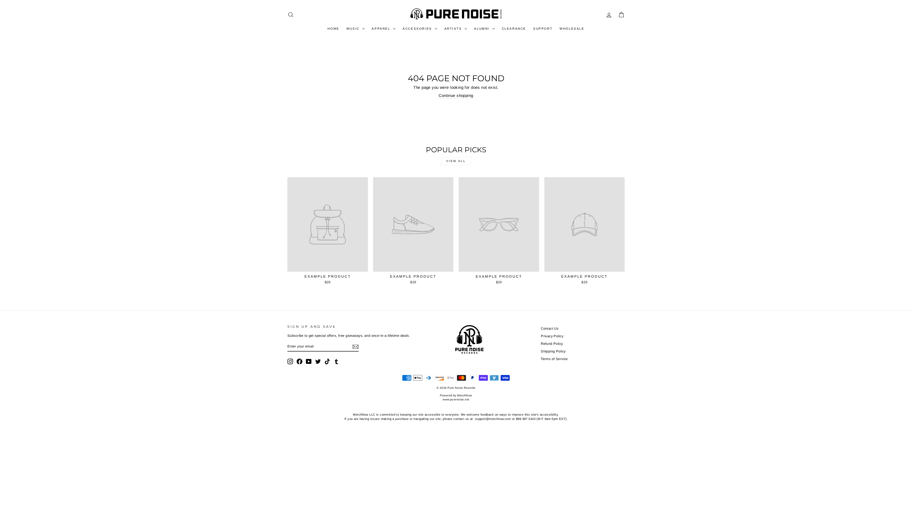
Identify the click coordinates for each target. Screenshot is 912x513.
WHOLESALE (572, 28)
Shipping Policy (553, 351)
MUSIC (354, 28)
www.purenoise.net (456, 399)
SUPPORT (542, 28)
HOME (333, 28)
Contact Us (549, 328)
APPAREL (382, 28)
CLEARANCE (514, 28)
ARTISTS (454, 28)
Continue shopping (456, 95)
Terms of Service (554, 359)
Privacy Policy (552, 336)
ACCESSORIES (418, 28)
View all (456, 161)
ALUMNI (482, 28)
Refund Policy (552, 344)
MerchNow (464, 395)
